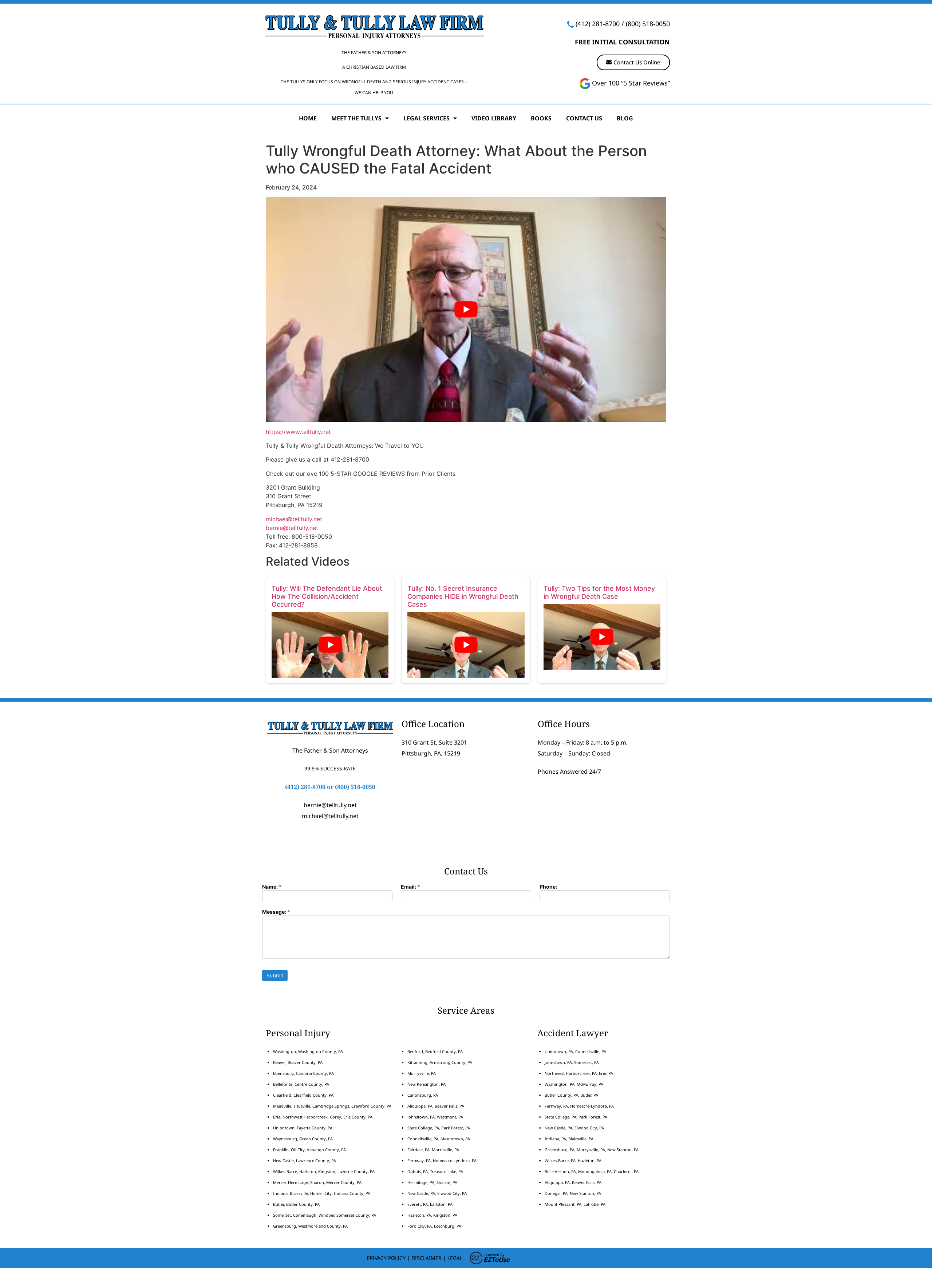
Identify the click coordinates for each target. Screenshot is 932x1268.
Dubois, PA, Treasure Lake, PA (435, 1171)
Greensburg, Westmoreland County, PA (310, 1226)
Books (541, 118)
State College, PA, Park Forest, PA (438, 1128)
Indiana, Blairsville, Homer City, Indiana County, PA (321, 1193)
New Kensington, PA (426, 1084)
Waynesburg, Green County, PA (303, 1138)
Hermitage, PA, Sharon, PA (432, 1182)
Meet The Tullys (356, 118)
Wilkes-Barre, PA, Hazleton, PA (573, 1160)
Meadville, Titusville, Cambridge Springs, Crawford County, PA (332, 1106)
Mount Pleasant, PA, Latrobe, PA (576, 1204)
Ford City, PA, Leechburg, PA (434, 1226)
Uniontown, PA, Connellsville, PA (575, 1051)
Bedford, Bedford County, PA (435, 1051)
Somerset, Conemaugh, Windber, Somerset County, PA (324, 1215)
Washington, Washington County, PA (308, 1051)
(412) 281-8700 (598, 23)
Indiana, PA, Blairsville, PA (569, 1138)
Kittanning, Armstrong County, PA (439, 1062)
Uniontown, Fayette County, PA (302, 1128)
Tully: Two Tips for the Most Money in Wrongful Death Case (599, 592)
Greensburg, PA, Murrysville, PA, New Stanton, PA (592, 1149)
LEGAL (454, 1258)
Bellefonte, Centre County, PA (301, 1084)
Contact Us (584, 118)
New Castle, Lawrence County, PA (304, 1160)
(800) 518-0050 (648, 23)
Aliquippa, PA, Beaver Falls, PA (435, 1106)
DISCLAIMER (426, 1258)
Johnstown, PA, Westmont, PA (435, 1117)
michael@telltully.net (294, 519)
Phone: (548, 887)
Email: (410, 887)
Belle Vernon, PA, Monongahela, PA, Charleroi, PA (592, 1171)
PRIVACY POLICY (386, 1258)
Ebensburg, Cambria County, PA (303, 1073)
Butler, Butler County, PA (296, 1204)
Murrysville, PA (421, 1073)
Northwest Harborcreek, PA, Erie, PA (579, 1073)
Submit (274, 975)
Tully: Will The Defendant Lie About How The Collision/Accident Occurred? (327, 596)
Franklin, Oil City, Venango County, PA (309, 1149)
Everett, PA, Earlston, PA (430, 1204)
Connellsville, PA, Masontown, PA (438, 1138)
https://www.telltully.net (298, 431)
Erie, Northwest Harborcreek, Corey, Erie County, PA (322, 1117)
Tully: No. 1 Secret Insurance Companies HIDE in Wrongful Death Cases (462, 596)
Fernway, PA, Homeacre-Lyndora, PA (442, 1160)
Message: (276, 912)
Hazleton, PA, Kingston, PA (432, 1215)
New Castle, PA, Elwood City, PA (437, 1193)
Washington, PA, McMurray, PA (574, 1084)
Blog (625, 118)
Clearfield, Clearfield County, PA (303, 1095)
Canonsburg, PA (422, 1095)
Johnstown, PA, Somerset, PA (572, 1062)
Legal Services (426, 118)
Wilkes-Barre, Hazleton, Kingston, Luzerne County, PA (324, 1171)
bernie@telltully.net (292, 527)
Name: (272, 887)
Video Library (493, 118)
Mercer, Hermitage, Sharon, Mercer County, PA (317, 1182)
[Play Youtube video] (466, 309)
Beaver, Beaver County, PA (298, 1062)
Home (308, 118)
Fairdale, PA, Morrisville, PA (433, 1149)
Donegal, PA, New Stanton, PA (573, 1193)
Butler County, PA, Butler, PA (571, 1095)
